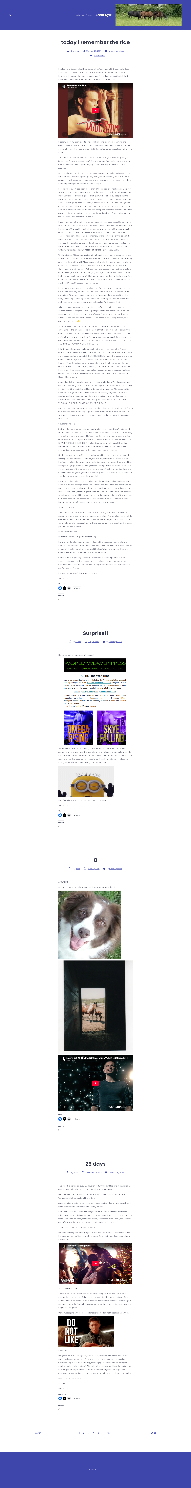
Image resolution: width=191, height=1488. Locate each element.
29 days (95, 1163)
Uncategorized (117, 51)
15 (108, 1432)
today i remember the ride (95, 42)
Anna (76, 51)
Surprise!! (95, 633)
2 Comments (99, 55)
